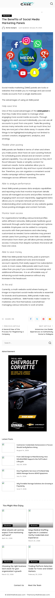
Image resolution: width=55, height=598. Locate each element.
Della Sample (11, 28)
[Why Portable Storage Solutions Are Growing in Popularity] (8, 486)
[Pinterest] (43, 319)
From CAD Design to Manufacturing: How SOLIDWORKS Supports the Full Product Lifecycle (32, 459)
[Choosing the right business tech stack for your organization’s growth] (14, 554)
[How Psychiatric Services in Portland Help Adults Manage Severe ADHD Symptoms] (8, 473)
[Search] (51, 4)
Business (6, 15)
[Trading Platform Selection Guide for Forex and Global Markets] (40, 554)
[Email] (49, 319)
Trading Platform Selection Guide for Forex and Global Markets (40, 568)
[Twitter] (37, 319)
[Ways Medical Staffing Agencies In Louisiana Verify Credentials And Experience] (40, 518)
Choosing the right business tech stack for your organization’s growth (14, 568)
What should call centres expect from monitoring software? (13, 532)
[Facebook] (30, 319)
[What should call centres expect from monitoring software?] (14, 518)
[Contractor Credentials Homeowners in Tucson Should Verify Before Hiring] (8, 447)
